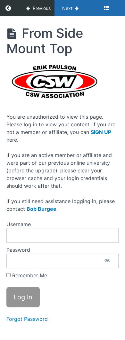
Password (18, 250)
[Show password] (107, 261)
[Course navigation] (106, 8)
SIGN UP (101, 132)
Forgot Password (27, 319)
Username (18, 224)
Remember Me (29, 275)
